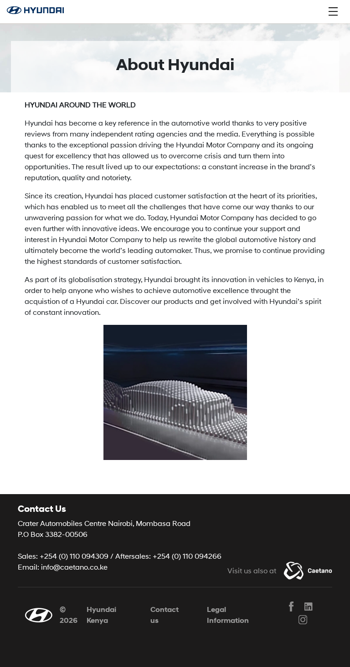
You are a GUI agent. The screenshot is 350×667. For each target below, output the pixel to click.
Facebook (291, 606)
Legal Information (228, 615)
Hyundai (40, 11)
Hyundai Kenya (101, 615)
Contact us (164, 615)
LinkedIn (309, 606)
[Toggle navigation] (333, 11)
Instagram (302, 620)
